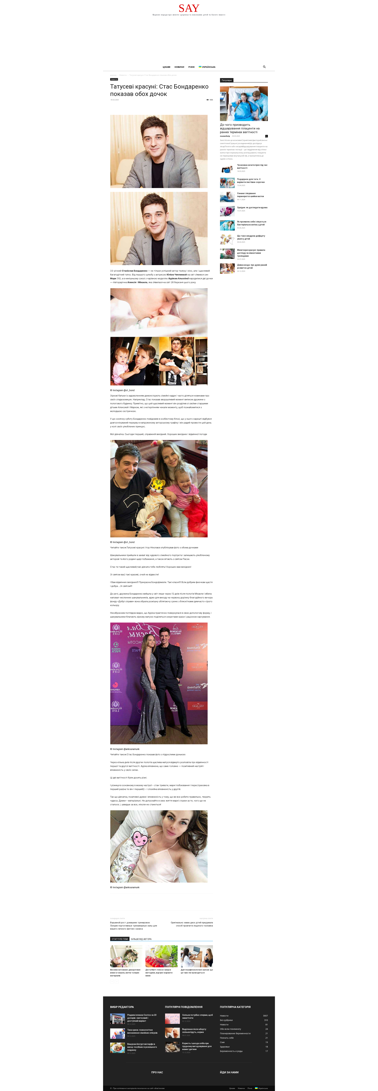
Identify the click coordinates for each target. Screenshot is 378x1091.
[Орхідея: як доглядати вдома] (227, 211)
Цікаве (166, 67)
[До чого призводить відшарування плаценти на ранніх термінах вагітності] (244, 103)
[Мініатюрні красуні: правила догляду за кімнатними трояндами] (227, 254)
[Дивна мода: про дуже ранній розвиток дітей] (227, 268)
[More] (140, 106)
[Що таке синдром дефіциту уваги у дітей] (227, 239)
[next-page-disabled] (117, 981)
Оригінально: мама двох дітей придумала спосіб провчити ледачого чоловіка (192, 924)
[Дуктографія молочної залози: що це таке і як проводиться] (197, 956)
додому (113, 75)
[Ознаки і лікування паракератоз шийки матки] (227, 197)
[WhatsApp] (133, 106)
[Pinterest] (127, 106)
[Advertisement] (189, 41)
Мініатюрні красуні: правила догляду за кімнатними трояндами (251, 253)
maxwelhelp (225, 136)
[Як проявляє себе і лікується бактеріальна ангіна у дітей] (227, 225)
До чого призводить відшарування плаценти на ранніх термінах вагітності (240, 128)
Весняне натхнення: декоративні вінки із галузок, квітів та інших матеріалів (125, 973)
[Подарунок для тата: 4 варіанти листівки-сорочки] (227, 183)
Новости (123, 75)
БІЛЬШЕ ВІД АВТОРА (141, 939)
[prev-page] (112, 981)
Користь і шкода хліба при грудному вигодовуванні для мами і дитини (197, 1046)
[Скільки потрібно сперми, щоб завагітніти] (172, 1019)
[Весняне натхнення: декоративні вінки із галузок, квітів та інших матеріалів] (126, 956)
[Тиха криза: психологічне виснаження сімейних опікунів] (117, 1033)
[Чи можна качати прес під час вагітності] (227, 169)
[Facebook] (113, 106)
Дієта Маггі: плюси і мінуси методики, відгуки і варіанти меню (158, 973)
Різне (191, 67)
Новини (179, 67)
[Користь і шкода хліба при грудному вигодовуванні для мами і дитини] (172, 1047)
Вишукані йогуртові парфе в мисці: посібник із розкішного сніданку (142, 1047)
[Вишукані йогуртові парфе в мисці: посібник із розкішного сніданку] (117, 1048)
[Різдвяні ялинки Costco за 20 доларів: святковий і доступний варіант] (117, 1019)
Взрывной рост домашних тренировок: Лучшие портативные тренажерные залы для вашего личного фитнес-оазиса (133, 925)
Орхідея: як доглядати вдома (252, 207)
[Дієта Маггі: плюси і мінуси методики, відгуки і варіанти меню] (161, 956)
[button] (264, 67)
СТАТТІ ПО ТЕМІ (120, 939)
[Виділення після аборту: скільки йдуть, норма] (172, 1033)
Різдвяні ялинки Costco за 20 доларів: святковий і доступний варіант (141, 1018)
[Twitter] (120, 106)
